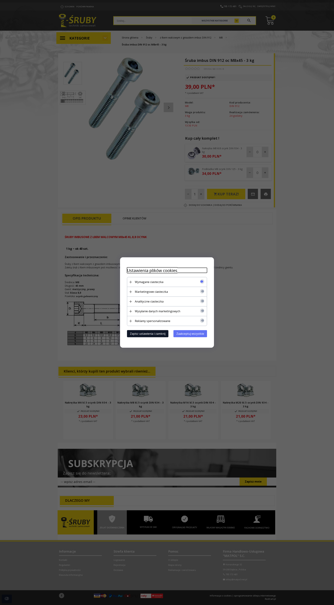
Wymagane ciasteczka (149, 282)
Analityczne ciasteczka (149, 301)
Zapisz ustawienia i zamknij (147, 334)
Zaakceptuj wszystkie (190, 334)
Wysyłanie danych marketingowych (157, 311)
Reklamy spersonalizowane (152, 321)
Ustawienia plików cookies (152, 270)
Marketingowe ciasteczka (151, 292)
